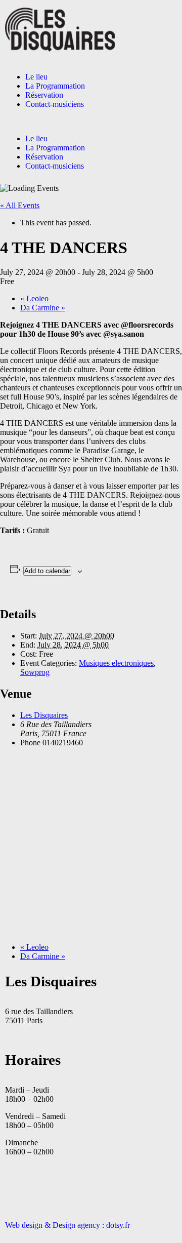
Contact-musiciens (54, 104)
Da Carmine (42, 307)
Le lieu (36, 76)
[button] (91, 121)
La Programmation (55, 86)
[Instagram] (45, 1187)
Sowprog (35, 672)
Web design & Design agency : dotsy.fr (67, 1225)
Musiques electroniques (116, 663)
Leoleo (34, 298)
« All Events (19, 205)
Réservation (44, 95)
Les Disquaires (44, 715)
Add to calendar (47, 571)
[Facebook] (17, 1187)
